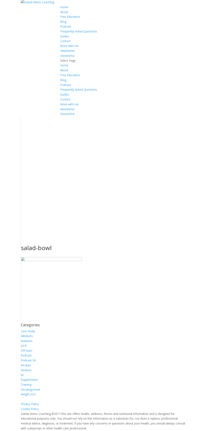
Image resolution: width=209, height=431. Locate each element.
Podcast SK (28, 360)
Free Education (70, 17)
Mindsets (27, 336)
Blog (63, 21)
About (64, 12)
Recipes (26, 365)
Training (26, 384)
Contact (65, 41)
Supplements (29, 380)
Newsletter (67, 51)
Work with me (69, 46)
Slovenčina (67, 56)
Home (64, 7)
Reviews (26, 370)
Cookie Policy (30, 409)
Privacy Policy (30, 404)
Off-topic (26, 350)
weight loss (28, 394)
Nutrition (26, 341)
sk (22, 375)
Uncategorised (30, 389)
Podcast (65, 26)
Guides (64, 36)
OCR (24, 346)
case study (28, 331)
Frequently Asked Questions (78, 31)
